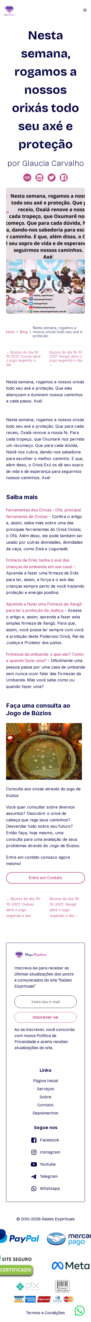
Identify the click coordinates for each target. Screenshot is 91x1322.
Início (10, 332)
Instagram (50, 1152)
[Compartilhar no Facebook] (64, 178)
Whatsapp (50, 1188)
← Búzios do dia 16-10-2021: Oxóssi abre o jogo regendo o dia (23, 358)
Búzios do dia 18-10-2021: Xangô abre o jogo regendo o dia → (66, 358)
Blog (24, 332)
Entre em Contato (45, 877)
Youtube (48, 1164)
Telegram (49, 1176)
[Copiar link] (27, 178)
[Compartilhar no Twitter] (52, 178)
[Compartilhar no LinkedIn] (39, 178)
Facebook (49, 1140)
